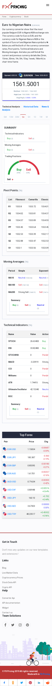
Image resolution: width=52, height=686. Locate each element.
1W (40, 117)
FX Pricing (45, 674)
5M (5, 117)
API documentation (11, 603)
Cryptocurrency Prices (12, 577)
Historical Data (31, 107)
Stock (26, 17)
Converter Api (8, 598)
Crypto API (7, 587)
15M (11, 117)
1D (35, 117)
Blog (4, 568)
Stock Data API (9, 582)
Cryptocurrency (15, 17)
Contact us (7, 612)
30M (17, 117)
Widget (5, 608)
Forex (4, 17)
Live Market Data (10, 573)
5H (29, 117)
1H (23, 117)
